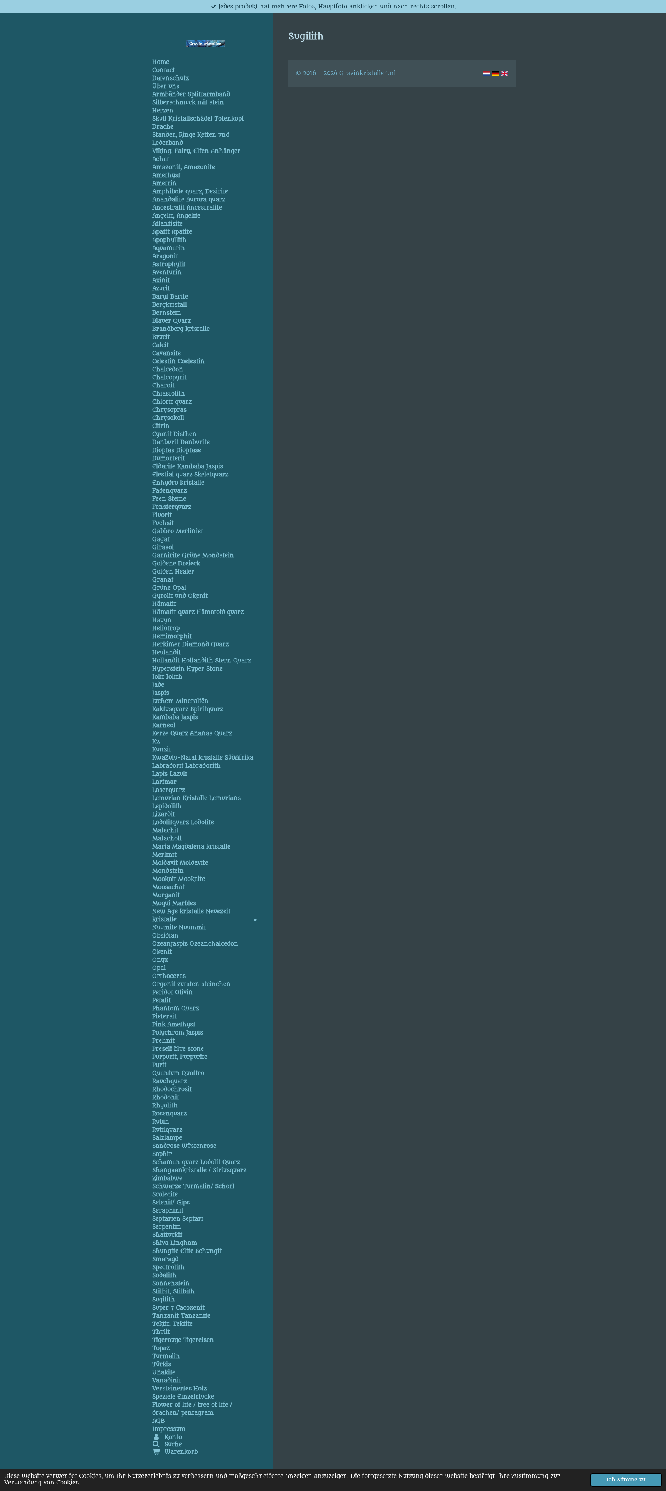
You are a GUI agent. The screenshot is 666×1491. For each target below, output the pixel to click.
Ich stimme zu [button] (626, 1480)
